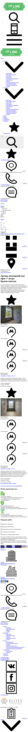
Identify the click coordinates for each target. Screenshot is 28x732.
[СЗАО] (2, 214)
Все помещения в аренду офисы (8, 483)
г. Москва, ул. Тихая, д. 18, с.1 (8, 375)
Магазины (8, 73)
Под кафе (8, 76)
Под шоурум (9, 80)
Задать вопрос (4, 201)
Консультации (9, 642)
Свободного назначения (12, 78)
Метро (2, 219)
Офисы (8, 81)
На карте (24, 268)
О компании (6, 119)
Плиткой (24, 246)
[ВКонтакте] (1, 581)
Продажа (5, 87)
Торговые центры (10, 629)
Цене (4, 272)
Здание (8, 86)
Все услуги (3, 549)
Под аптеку (9, 77)
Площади (8, 272)
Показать (3, 232)
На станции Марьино (17, 485)
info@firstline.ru (4, 199)
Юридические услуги (11, 646)
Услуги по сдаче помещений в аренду (15, 647)
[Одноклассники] (3, 581)
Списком (24, 257)
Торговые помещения (11, 85)
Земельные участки (11, 113)
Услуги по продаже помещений (14, 648)
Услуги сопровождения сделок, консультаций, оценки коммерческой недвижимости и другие (14, 546)
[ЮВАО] (2, 216)
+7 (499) (5, 160)
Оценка (8, 644)
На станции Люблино (6, 485)
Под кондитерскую (11, 83)
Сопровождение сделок (12, 643)
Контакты (5, 121)
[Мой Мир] (5, 581)
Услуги (5, 117)
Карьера (8, 652)
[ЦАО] (2, 215)
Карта (4, 115)
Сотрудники (9, 651)
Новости (5, 118)
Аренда (5, 61)
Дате (2, 272)
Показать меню (4, 624)
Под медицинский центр (12, 82)
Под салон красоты (11, 74)
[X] (7, 581)
